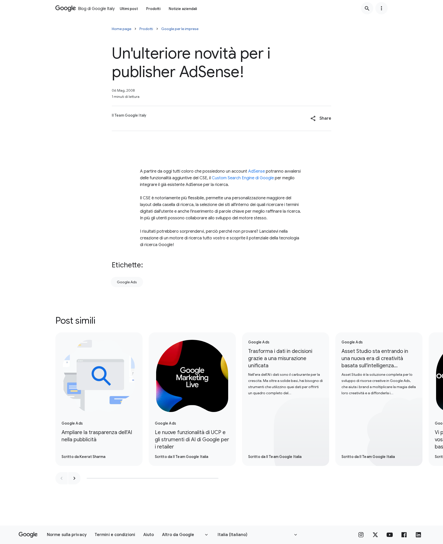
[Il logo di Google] (28, 535)
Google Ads (127, 282)
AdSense (256, 171)
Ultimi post (129, 8)
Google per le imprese (179, 28)
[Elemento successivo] (74, 478)
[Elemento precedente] (61, 478)
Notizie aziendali (183, 8)
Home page (121, 28)
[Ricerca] (367, 8)
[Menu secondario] (381, 8)
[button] (321, 118)
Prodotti (153, 8)
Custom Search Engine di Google (243, 178)
